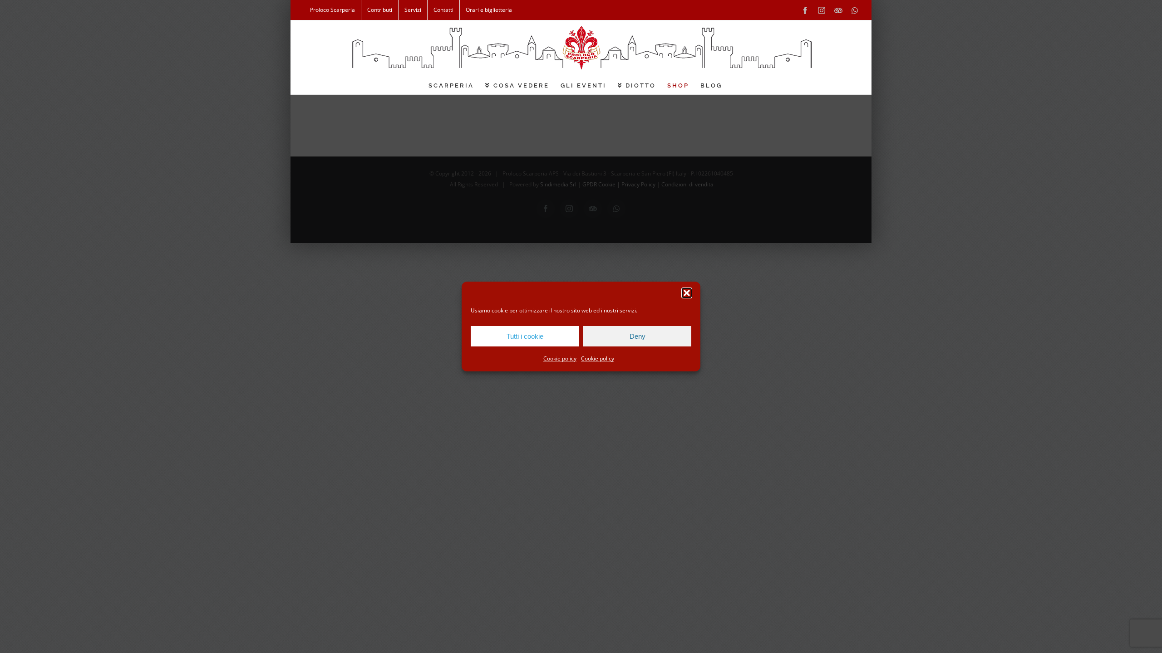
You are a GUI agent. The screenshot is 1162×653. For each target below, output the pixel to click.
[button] (686, 292)
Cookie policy (559, 358)
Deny (637, 336)
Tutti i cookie (525, 336)
